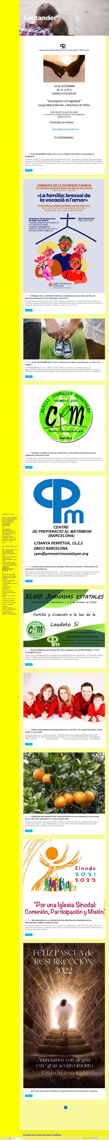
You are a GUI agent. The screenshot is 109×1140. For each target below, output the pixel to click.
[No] (107, 1138)
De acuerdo (95, 1137)
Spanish (13, 1138)
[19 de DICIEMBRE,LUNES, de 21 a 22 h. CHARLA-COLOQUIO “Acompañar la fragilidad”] (64, 93)
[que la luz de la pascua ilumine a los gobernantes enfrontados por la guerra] (64, 1015)
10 (81, 1107)
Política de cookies (87, 1137)
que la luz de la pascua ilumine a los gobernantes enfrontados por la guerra (64, 1091)
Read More (28, 170)
